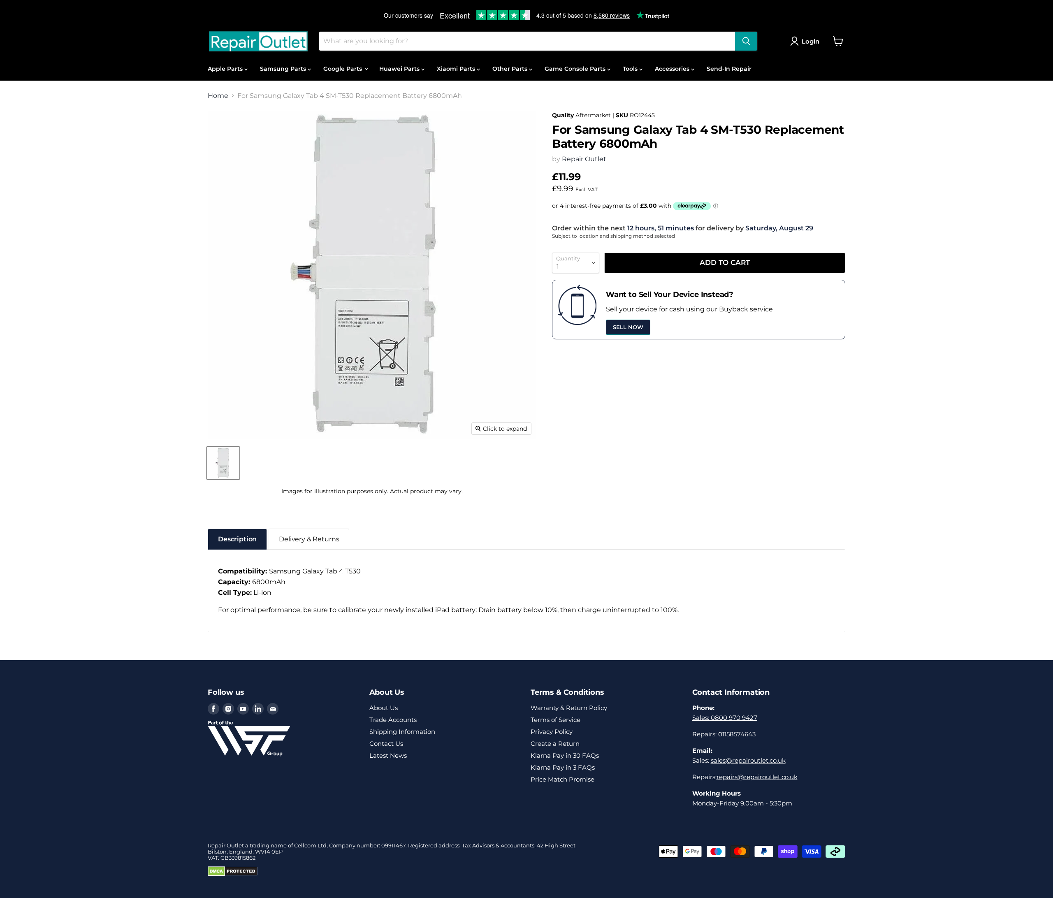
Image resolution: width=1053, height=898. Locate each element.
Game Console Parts (576, 68)
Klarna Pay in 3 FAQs (563, 767)
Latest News (388, 755)
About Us (383, 708)
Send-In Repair (729, 68)
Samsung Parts (284, 68)
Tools (631, 68)
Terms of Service (555, 720)
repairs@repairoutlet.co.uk (757, 777)
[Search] (746, 41)
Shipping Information (402, 732)
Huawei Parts (400, 68)
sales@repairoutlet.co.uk (748, 760)
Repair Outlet (584, 159)
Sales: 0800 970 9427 (724, 718)
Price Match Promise (562, 779)
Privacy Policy (552, 732)
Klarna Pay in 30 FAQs (565, 755)
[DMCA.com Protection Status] (232, 874)
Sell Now (628, 327)
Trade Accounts (393, 720)
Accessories (673, 68)
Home (218, 96)
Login (810, 41)
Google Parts (343, 68)
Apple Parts (226, 68)
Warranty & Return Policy (569, 708)
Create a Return (555, 743)
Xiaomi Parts (457, 68)
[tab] (237, 539)
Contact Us (386, 743)
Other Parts (510, 68)
